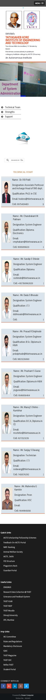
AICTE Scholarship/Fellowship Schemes (19, 538)
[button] (39, 3)
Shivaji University (10, 615)
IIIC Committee (9, 636)
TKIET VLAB (7, 601)
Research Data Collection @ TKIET (17, 592)
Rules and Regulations (12, 641)
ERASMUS (7, 587)
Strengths (10, 111)
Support (9, 116)
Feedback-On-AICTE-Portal (14, 542)
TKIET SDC (7, 660)
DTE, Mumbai (8, 620)
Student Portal (9, 669)
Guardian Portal (10, 570)
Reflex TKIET (8, 665)
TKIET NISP (7, 606)
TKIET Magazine (9, 655)
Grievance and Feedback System (16, 596)
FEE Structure (9, 561)
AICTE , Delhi (8, 556)
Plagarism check (10, 566)
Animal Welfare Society (13, 552)
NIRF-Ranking (9, 547)
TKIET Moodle (8, 610)
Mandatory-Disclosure (12, 646)
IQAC (5, 651)
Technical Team (12, 107)
